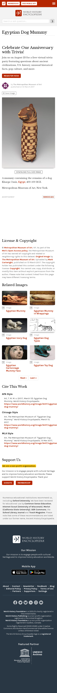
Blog (52, 586)
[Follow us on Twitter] (20, 603)
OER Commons (38, 509)
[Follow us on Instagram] (36, 603)
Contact (16, 586)
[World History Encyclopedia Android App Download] (37, 573)
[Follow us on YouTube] (41, 603)
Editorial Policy (13, 588)
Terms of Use (47, 588)
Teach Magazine (37, 512)
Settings (42, 591)
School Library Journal (14, 512)
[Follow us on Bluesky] (26, 603)
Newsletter (28, 586)
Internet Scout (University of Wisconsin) (23, 506)
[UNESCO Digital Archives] (28, 655)
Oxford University (21, 500)
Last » (33, 378)
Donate (8, 483)
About (6, 586)
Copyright (15, 268)
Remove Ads (48, 197)
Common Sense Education (38, 503)
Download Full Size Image (28, 172)
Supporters (29, 591)
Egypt (21, 182)
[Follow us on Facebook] (15, 603)
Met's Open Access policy (15, 250)
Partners (16, 591)
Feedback (42, 586)
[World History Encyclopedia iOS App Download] (19, 573)
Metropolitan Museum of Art (18, 247)
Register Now (11, 75)
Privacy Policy (30, 588)
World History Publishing (16, 616)
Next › (23, 378)
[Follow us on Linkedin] (31, 603)
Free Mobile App (29, 4)
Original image (43, 256)
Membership (13, 4)
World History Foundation (15, 611)
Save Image (9, 93)
